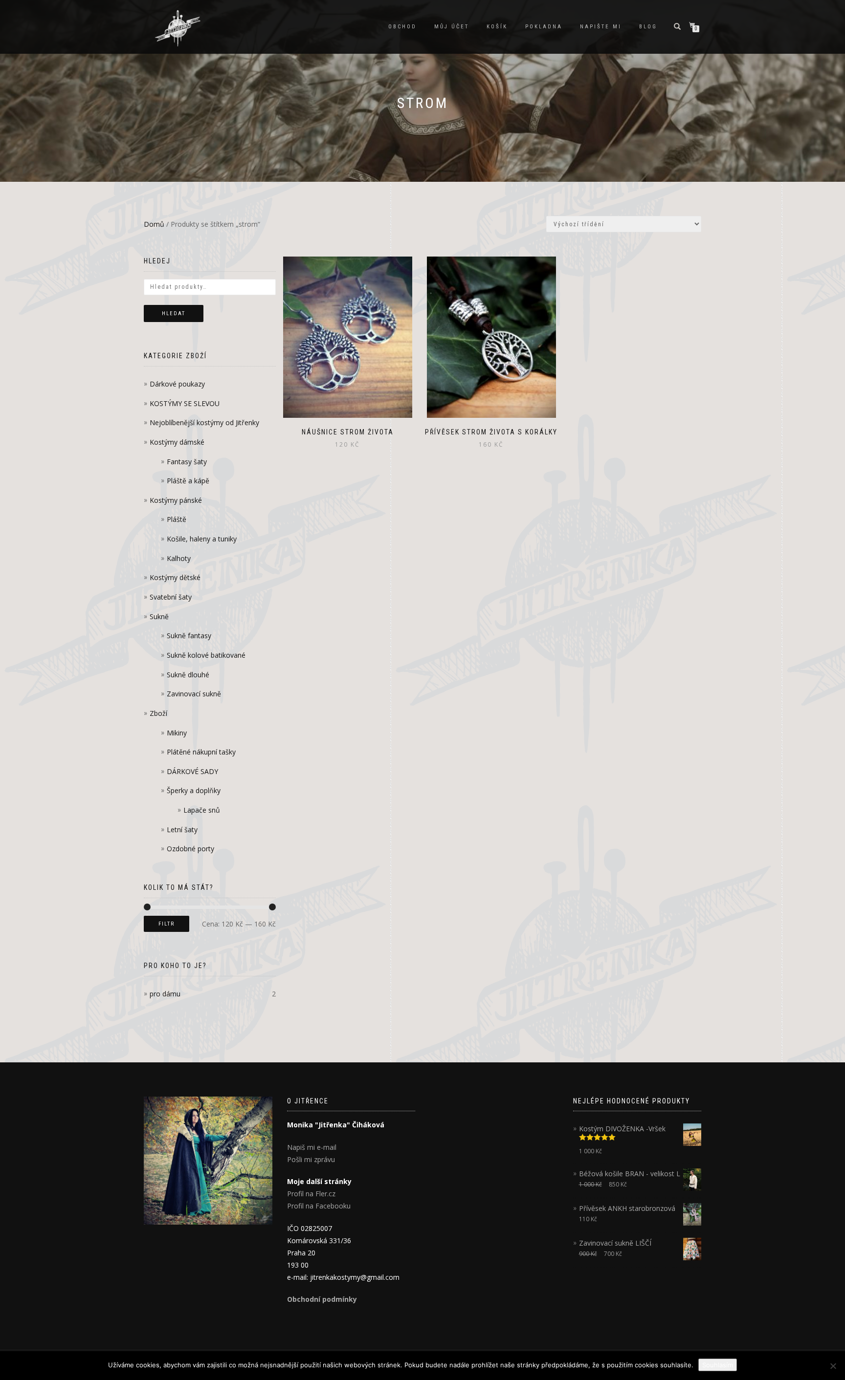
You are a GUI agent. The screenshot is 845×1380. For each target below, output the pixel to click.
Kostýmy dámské (177, 442)
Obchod (402, 26)
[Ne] (833, 1366)
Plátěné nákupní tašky (201, 751)
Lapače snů (201, 810)
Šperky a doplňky (194, 790)
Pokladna (543, 26)
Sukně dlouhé (188, 674)
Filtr (166, 924)
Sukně (159, 616)
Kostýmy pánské (176, 500)
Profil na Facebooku (319, 1205)
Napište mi (601, 26)
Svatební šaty (171, 597)
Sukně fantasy (189, 635)
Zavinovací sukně (194, 693)
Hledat (173, 313)
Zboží (158, 713)
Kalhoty (179, 558)
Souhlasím (717, 1365)
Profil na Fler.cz (311, 1193)
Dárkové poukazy (177, 383)
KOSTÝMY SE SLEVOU (185, 403)
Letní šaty (182, 829)
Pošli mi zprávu (311, 1159)
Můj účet (451, 26)
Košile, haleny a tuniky (202, 538)
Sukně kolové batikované (206, 655)
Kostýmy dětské (175, 577)
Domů (154, 224)
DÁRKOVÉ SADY (192, 771)
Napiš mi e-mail (311, 1147)
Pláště (176, 519)
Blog (648, 26)
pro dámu (165, 993)
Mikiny (177, 732)
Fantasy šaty (187, 461)
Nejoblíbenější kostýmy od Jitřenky (204, 422)
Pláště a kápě (188, 480)
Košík (497, 26)
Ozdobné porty (190, 848)
